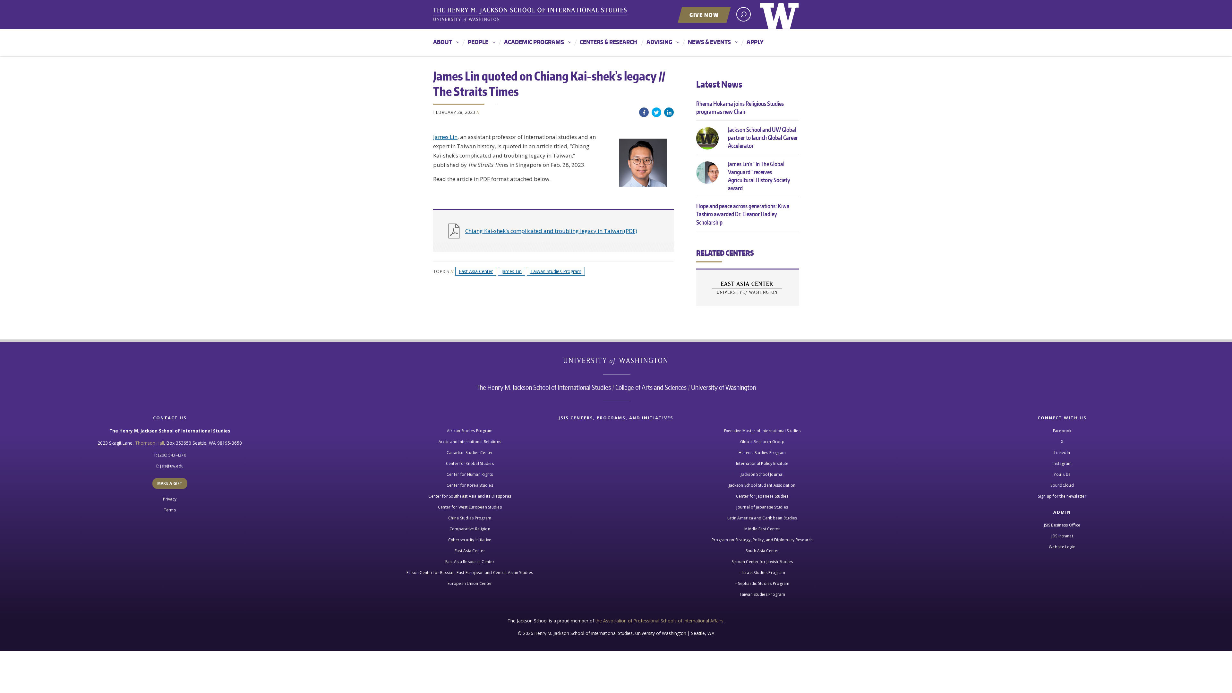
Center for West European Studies (470, 507)
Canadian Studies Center (470, 452)
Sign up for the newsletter (1062, 496)
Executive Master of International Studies (762, 430)
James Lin (445, 137)
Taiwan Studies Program (555, 271)
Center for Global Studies (470, 463)
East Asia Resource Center (469, 561)
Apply (755, 42)
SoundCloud (1062, 485)
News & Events (709, 42)
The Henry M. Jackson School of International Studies (543, 387)
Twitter (656, 112)
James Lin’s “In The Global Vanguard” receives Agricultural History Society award (759, 176)
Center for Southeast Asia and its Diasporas (469, 496)
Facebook (644, 112)
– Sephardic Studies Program (762, 583)
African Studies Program (470, 430)
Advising (659, 42)
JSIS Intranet (1062, 536)
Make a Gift (170, 483)
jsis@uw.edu (172, 466)
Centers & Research (608, 42)
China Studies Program (469, 518)
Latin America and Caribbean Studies (762, 518)
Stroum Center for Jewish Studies (762, 561)
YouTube (1062, 474)
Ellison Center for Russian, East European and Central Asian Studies (469, 572)
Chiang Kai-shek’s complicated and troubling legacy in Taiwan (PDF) (551, 231)
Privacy (169, 499)
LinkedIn (669, 112)
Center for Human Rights (470, 474)
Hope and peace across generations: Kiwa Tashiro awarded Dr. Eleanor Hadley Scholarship (743, 214)
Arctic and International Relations (470, 441)
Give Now (704, 14)
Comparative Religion (469, 529)
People (478, 42)
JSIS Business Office (1062, 525)
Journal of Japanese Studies (762, 507)
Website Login (1062, 547)
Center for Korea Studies (470, 485)
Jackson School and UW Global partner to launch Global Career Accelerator (763, 137)
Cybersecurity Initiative (469, 540)
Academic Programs (534, 42)
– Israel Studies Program (762, 572)
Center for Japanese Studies (762, 496)
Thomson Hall (149, 443)
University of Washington (779, 14)
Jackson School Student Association (762, 485)
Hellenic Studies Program (762, 452)
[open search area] (743, 14)
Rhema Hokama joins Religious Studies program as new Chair (740, 107)
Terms (170, 510)
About (442, 42)
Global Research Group (762, 441)
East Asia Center (476, 271)
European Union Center (470, 583)
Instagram (1062, 463)
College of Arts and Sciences (651, 387)
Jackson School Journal (762, 474)
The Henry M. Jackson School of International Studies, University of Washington (531, 15)
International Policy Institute (762, 463)
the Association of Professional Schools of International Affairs (659, 621)
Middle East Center (762, 529)
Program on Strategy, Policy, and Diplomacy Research (762, 540)
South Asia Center (762, 550)
